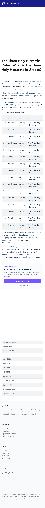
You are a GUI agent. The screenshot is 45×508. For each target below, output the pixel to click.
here (40, 96)
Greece (39, 86)
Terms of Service (7, 458)
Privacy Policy (6, 453)
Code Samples (6, 428)
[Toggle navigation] (41, 3)
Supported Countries (9, 434)
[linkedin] (6, 473)
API (6, 96)
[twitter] (3, 473)
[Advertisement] (22, 32)
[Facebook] (9, 473)
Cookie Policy (6, 456)
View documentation (22, 285)
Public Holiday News (8, 436)
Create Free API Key (22, 281)
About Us (5, 451)
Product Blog (6, 431)
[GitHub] (13, 473)
